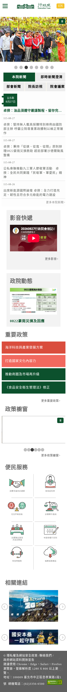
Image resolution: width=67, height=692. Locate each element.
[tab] (19, 77)
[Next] (62, 43)
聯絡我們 (46, 655)
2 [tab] (28, 449)
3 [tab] (32, 449)
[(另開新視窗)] (17, 486)
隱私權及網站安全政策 (22, 655)
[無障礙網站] (54, 682)
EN (60, 6)
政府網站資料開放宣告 (18, 659)
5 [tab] (38, 449)
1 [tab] (25, 449)
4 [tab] (35, 449)
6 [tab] (42, 449)
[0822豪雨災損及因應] (33, 301)
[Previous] (4, 43)
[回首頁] (33, 6)
